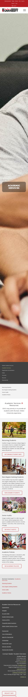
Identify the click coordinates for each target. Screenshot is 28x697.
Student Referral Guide (7, 617)
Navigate (4, 610)
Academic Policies (6, 593)
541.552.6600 (22, 661)
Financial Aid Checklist (7, 650)
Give (16, 3)
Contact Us (23, 677)
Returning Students (7, 583)
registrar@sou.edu (21, 669)
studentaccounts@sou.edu (19, 672)
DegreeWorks (5, 607)
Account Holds (5, 613)
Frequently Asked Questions (9, 623)
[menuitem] (7, 1)
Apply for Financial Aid (7, 637)
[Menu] (24, 10)
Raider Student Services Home (9, 626)
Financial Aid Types (7, 643)
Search (14, 5)
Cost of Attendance (7, 634)
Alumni (13, 3)
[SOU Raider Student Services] (10, 10)
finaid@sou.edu (22, 665)
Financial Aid (5, 631)
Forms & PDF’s (6, 620)
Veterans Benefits (6, 646)
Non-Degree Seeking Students (9, 586)
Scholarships (5, 640)
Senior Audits (5, 589)
